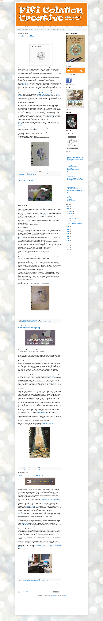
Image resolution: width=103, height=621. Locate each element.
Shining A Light (70, 155)
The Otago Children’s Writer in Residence (50, 499)
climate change (47, 208)
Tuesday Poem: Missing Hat (72, 188)
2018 (68, 226)
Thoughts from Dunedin (26, 180)
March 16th (42, 321)
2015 (68, 231)
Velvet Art (62, 26)
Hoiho (26, 173)
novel (26, 469)
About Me (49, 29)
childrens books (25, 580)
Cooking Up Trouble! (71, 200)
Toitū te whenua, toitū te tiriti (72, 166)
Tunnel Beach (42, 92)
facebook (51, 423)
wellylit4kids (70, 175)
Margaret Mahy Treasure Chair (24, 29)
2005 (68, 249)
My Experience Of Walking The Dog (74, 190)
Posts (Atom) (26, 586)
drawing (23, 469)
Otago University (48, 321)
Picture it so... (70, 171)
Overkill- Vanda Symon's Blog (73, 185)
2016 (68, 229)
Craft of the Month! (79, 26)
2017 (68, 228)
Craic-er (69, 153)
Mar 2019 (70, 216)
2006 (68, 247)
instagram (52, 115)
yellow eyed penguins (32, 174)
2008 (68, 243)
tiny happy (69, 168)
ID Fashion (46, 213)
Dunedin (23, 173)
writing (27, 174)
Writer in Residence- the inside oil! (30, 475)
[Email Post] (40, 171)
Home (18, 26)
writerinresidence (22, 174)
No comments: (35, 171)
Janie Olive (69, 199)
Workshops (33, 26)
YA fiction (53, 469)
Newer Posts (21, 583)
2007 (68, 245)
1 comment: (34, 467)
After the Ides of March (26, 36)
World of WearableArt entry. (33, 506)
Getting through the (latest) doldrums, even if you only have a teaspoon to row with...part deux (75, 160)
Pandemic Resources (58, 29)
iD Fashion (30, 173)
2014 (68, 233)
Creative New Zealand (40, 545)
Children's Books (42, 26)
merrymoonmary (54, 595)
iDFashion (25, 128)
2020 (68, 208)
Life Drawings (69, 26)
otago (44, 173)
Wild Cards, (27, 524)
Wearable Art (25, 26)
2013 (68, 235)
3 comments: (34, 320)
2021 (68, 206)
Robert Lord (39, 546)
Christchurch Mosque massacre (25, 123)
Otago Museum (49, 173)
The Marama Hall (40, 95)
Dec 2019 (70, 211)
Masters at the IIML (43, 354)
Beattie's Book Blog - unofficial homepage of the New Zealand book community (75, 179)
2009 (68, 242)
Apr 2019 (70, 215)
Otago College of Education (32, 469)
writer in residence (41, 580)
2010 (68, 240)
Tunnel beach (54, 173)
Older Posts (58, 583)
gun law (38, 321)
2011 (68, 238)
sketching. (46, 469)
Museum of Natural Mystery (47, 94)
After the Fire (69, 172)
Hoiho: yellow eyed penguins (31, 92)
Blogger (64, 595)
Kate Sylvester (34, 128)
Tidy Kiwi (24, 84)
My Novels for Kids (53, 26)
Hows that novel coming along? (29, 328)
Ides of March (34, 173)
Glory (68, 196)
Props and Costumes (39, 29)
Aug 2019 (70, 213)
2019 (68, 210)
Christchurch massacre (26, 321)
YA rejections (24, 523)
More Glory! (69, 197)
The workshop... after (71, 176)
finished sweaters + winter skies (73, 169)
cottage (47, 546)
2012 (68, 236)
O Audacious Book (71, 187)
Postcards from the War (72, 192)
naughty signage (42, 412)
